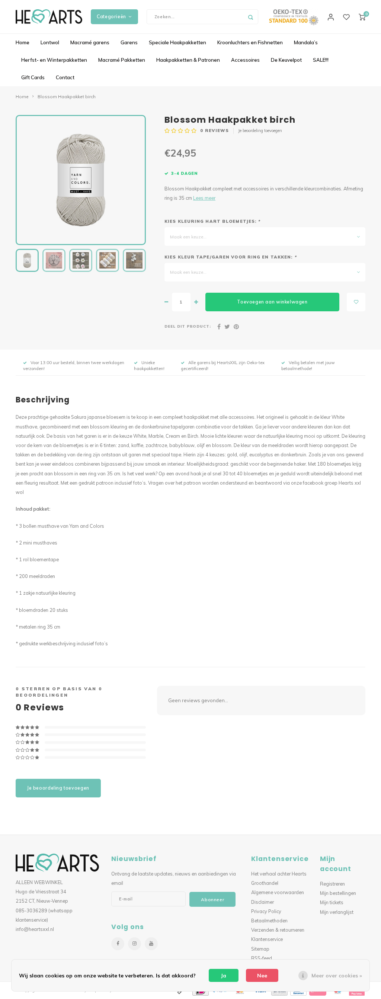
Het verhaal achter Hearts (279, 874)
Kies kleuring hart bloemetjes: (212, 221)
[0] (362, 16)
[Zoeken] (250, 16)
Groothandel (264, 883)
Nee (262, 975)
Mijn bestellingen (338, 893)
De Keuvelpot (286, 60)
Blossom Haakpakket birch (67, 96)
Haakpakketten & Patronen (188, 60)
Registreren (332, 884)
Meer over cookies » (336, 975)
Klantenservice (267, 939)
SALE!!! (321, 60)
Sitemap (260, 949)
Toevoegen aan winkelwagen (272, 302)
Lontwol (50, 42)
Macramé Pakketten (121, 60)
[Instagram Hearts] (134, 943)
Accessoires (245, 60)
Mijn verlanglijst (336, 912)
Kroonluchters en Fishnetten (250, 42)
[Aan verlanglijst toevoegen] (356, 302)
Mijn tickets (331, 902)
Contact (65, 77)
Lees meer (204, 198)
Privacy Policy (266, 911)
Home (22, 42)
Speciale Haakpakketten (177, 42)
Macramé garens (89, 42)
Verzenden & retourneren (277, 930)
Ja (223, 975)
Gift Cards (33, 77)
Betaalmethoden (269, 920)
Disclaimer (262, 902)
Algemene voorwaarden (277, 892)
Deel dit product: (187, 326)
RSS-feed (261, 958)
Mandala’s (306, 42)
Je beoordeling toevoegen (260, 130)
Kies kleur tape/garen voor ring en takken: (230, 257)
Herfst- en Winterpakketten (54, 60)
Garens (129, 42)
